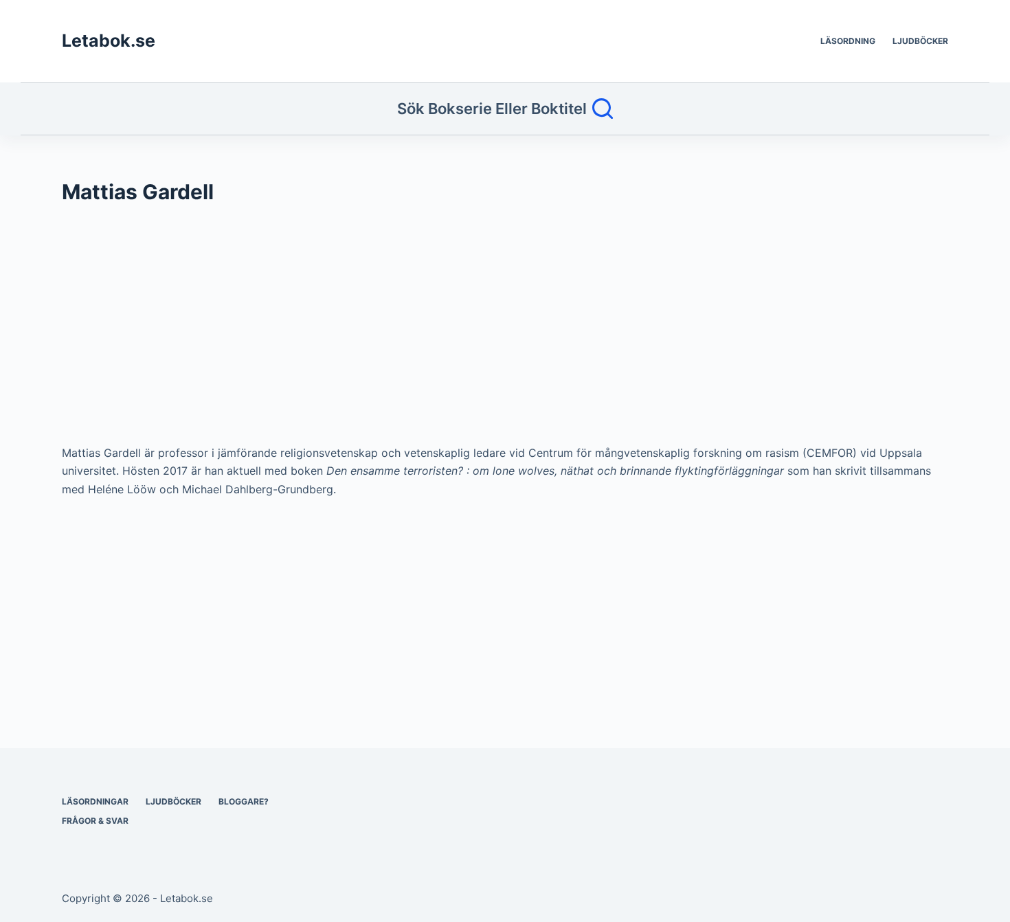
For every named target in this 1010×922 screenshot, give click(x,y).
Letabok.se (108, 40)
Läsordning (847, 41)
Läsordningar (95, 801)
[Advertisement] (474, 331)
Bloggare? (243, 801)
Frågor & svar (95, 821)
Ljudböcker (920, 41)
